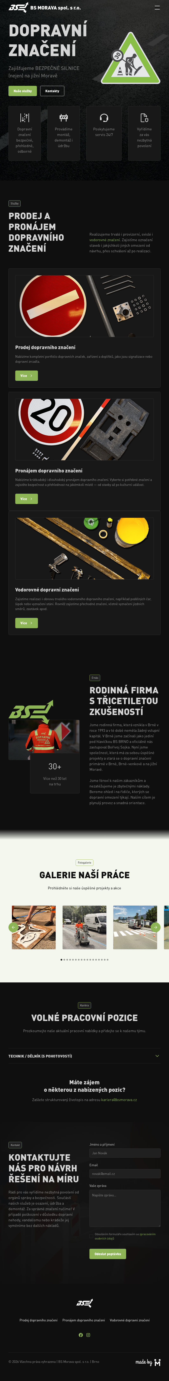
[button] (156, 8)
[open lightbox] (34, 927)
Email (93, 1165)
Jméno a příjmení (102, 1144)
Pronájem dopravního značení (83, 1320)
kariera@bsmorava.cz (119, 1099)
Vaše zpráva (97, 1185)
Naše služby (23, 91)
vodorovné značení (104, 239)
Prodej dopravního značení (39, 1320)
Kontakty (52, 91)
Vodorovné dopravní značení (130, 1320)
